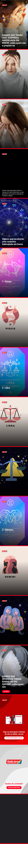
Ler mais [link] (6, 691)
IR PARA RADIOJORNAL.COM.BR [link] (14, 738)
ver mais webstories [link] (14, 787)
